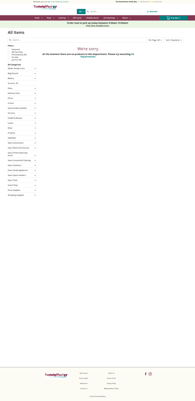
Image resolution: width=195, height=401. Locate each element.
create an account (61, 2)
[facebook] (145, 374)
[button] (34, 68)
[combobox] (81, 11)
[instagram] (150, 374)
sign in (49, 2)
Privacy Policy (111, 383)
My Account (158, 2)
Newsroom (83, 383)
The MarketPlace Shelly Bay (126, 2)
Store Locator (83, 378)
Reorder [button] (154, 11)
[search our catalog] (88, 11)
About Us (111, 373)
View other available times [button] (97, 25)
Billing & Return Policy (111, 388)
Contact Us (83, 388)
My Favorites (144, 2)
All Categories (14, 64)
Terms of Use (111, 378)
